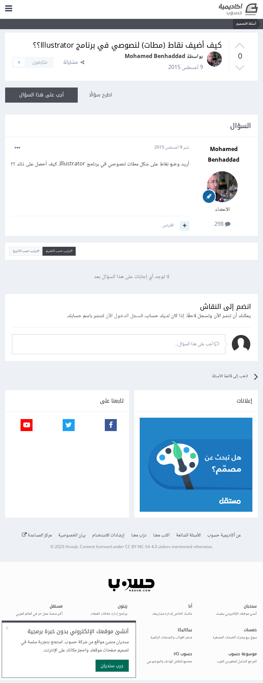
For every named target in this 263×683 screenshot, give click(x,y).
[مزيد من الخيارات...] (17, 148)
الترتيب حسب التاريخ (26, 251)
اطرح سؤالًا (100, 95)
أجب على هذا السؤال (41, 95)
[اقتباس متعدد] (184, 226)
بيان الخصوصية (72, 535)
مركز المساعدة (39, 535)
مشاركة (71, 62)
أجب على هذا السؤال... (194, 344)
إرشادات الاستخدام (108, 535)
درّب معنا (139, 535)
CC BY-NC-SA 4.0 (141, 547)
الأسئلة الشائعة (188, 535)
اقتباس (168, 225)
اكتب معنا (161, 535)
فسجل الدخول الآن (124, 316)
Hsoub (71, 547)
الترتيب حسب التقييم (59, 251)
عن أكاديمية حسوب (224, 535)
